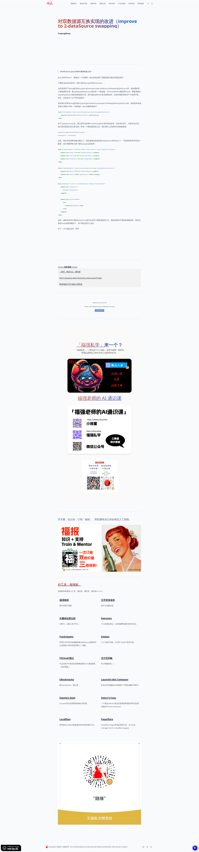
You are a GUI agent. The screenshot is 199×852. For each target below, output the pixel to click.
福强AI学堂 (83, 3)
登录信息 (132, 3)
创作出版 (112, 3)
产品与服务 (122, 3)
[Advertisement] (99, 48)
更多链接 (141, 3)
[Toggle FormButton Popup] (195, 848)
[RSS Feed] (152, 3)
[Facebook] (147, 847)
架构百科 (93, 3)
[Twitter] (143, 847)
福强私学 (74, 3)
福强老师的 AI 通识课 (99, 398)
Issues (99, 303)
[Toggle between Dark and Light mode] (148, 3)
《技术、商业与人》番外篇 (69, 271)
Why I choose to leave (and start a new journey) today (80, 278)
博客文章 (103, 3)
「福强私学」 (90, 345)
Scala (116, 847)
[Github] (151, 847)
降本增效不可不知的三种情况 (70, 284)
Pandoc (99, 847)
